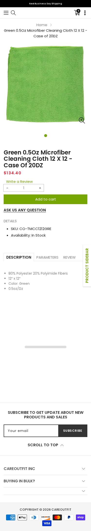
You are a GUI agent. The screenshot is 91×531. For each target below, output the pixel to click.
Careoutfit (61, 509)
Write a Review (19, 181)
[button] (6, 12)
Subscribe (72, 430)
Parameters (47, 257)
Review (69, 257)
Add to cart (45, 199)
